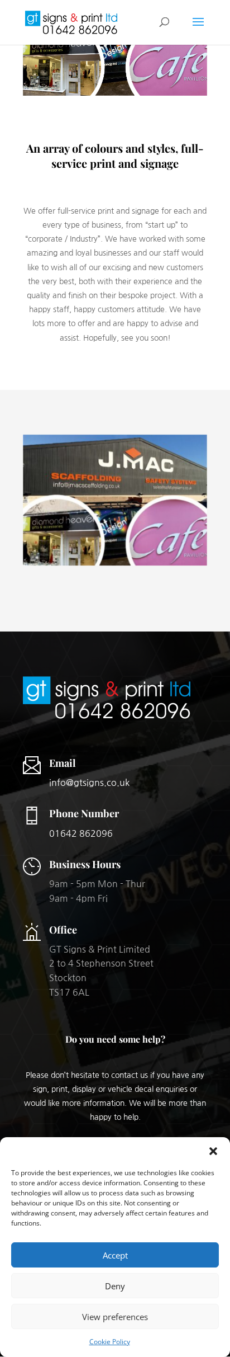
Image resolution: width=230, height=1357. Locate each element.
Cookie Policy (109, 1341)
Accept (115, 1255)
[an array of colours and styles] (115, 565)
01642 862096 (81, 833)
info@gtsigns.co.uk (89, 782)
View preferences (115, 1316)
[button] (213, 1151)
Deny (115, 1286)
